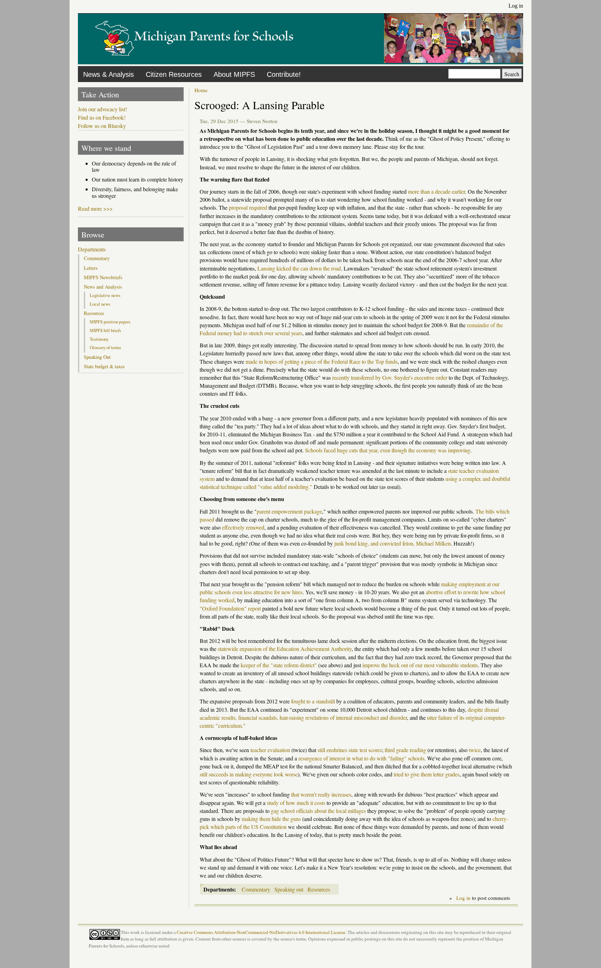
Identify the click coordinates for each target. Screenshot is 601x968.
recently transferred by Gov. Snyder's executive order (389, 377)
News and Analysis (103, 287)
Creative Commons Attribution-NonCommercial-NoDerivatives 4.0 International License (261, 932)
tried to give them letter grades (426, 774)
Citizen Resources (174, 74)
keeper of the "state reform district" (279, 665)
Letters (91, 268)
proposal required (248, 207)
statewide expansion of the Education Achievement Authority (285, 648)
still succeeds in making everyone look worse (249, 774)
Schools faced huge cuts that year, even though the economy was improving (387, 450)
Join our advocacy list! (102, 109)
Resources (318, 889)
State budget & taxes (104, 366)
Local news (100, 304)
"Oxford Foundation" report (230, 608)
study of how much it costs (296, 802)
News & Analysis (108, 74)
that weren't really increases (321, 794)
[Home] (194, 60)
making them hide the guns (271, 818)
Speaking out (288, 889)
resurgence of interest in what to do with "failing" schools (361, 758)
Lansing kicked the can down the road (299, 268)
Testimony (99, 339)
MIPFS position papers (110, 321)
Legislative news (105, 295)
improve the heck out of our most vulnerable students (420, 665)
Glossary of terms (105, 347)
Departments (92, 249)
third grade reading (405, 749)
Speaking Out (97, 357)
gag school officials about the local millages (318, 810)
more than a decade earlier (436, 191)
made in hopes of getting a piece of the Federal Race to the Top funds (322, 361)
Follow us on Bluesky (102, 125)
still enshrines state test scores (350, 749)
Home (201, 90)
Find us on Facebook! (102, 117)
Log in (515, 6)
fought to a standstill (313, 701)
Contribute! (284, 74)
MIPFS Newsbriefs (103, 277)
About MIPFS (234, 74)
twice (475, 749)
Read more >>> (95, 208)
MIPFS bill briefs (105, 330)
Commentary (256, 889)
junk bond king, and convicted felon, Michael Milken (392, 543)
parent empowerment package (289, 511)
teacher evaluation (270, 749)
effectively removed (243, 527)
